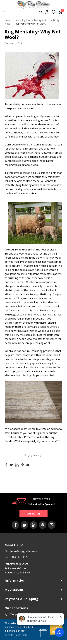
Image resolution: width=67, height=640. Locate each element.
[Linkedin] (17, 464)
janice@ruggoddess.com (24, 551)
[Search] (40, 12)
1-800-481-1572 (19, 557)
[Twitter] (11, 464)
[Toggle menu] (3, 12)
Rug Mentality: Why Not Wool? (33, 34)
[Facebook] (6, 464)
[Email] (27, 464)
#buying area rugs (33, 455)
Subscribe (33, 513)
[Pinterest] (22, 464)
